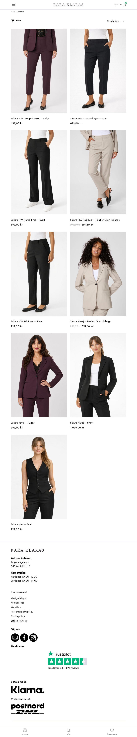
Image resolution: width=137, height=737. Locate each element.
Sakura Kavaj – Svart (81, 423)
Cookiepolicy (18, 616)
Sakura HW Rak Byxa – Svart (26, 321)
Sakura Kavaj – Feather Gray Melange (90, 321)
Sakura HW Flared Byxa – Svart (28, 220)
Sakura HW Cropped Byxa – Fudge (30, 118)
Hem (13, 11)
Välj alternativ (64, 33)
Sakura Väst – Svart (21, 524)
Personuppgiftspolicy (22, 612)
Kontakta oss (17, 603)
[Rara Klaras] (68, 5)
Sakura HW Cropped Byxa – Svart (88, 118)
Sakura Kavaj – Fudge (23, 423)
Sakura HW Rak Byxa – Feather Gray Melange (95, 220)
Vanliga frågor (18, 598)
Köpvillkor (16, 607)
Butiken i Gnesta (19, 621)
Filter (18, 20)
